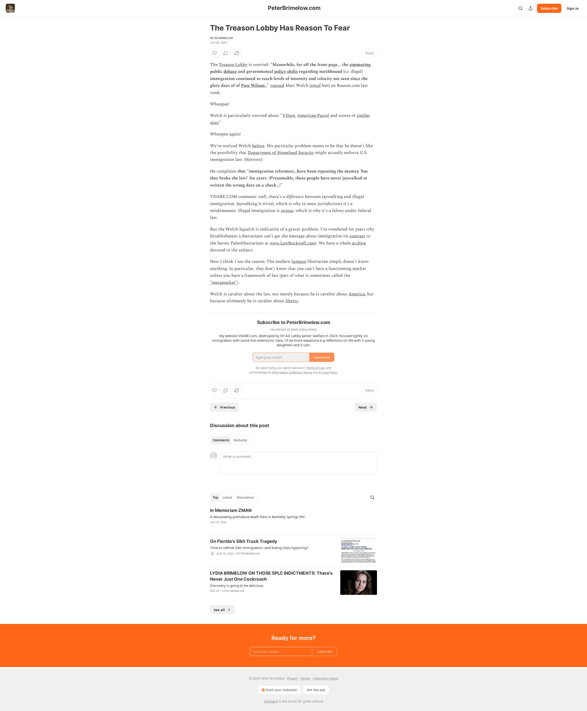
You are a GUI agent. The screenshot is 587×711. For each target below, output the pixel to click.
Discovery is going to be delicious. (237, 585)
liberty (291, 301)
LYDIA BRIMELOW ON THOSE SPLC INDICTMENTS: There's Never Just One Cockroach (271, 576)
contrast (357, 236)
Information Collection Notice (292, 372)
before (258, 146)
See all (219, 609)
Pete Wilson (253, 85)
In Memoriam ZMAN (231, 510)
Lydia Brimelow (233, 591)
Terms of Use (315, 368)
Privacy (292, 678)
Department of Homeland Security (281, 152)
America (357, 294)
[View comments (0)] (225, 53)
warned (277, 85)
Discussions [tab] (245, 497)
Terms (305, 678)
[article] (293, 519)
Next (362, 407)
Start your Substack (281, 690)
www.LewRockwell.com (292, 243)
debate (230, 71)
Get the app (316, 690)
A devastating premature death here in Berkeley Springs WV (257, 516)
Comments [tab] (221, 440)
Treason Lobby (233, 64)
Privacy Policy (328, 372)
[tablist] (230, 440)
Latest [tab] (227, 497)
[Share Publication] (530, 8)
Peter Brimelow (221, 38)
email (316, 85)
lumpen (298, 261)
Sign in (573, 8)
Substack (271, 701)
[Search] (520, 8)
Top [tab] (215, 497)
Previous (227, 407)
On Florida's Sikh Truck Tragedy (243, 541)
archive (359, 243)
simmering (360, 64)
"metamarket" (223, 282)
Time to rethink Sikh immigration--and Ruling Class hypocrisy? (259, 547)
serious (287, 210)
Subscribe (549, 8)
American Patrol (313, 115)
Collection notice (325, 678)
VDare (288, 115)
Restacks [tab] (240, 440)
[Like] (214, 53)
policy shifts (286, 71)
